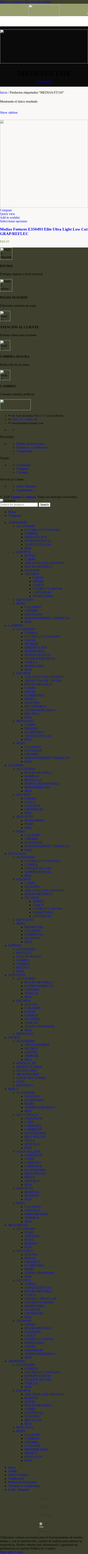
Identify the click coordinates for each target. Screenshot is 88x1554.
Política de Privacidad (30, 444)
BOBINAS (32, 1192)
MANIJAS (32, 1195)
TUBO (29, 824)
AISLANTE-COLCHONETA (45, 563)
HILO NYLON (35, 1137)
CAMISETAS (34, 934)
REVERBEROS (35, 706)
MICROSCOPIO (27, 1074)
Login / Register (18, 1489)
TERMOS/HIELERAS (40, 658)
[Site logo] (44, 16)
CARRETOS (33, 1129)
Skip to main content (37, 1)
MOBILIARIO (34, 666)
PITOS (29, 1240)
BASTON (31, 1398)
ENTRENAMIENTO (39, 986)
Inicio (4, 92)
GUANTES (32, 805)
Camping (22, 468)
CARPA (30, 559)
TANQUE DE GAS (38, 544)
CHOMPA (32, 610)
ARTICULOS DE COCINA (43, 680)
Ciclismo (22, 472)
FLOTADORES (35, 1133)
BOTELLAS (33, 780)
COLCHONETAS (28, 956)
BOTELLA (24, 953)
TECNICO (32, 574)
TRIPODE (32, 1056)
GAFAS (38, 577)
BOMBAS (32, 776)
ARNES (38, 581)
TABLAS (31, 1022)
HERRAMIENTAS (38, 787)
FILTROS (31, 1048)
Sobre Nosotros (26, 486)
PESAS (30, 1140)
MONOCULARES (29, 1067)
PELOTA (22, 967)
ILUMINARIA (35, 651)
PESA (20, 971)
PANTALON (33, 614)
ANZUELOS (33, 1118)
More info (7, 1552)
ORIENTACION (36, 537)
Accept (18, 1552)
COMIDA (31, 533)
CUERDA (23, 964)
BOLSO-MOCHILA (38, 566)
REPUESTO (24, 599)
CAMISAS (32, 1438)
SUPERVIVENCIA (38, 541)
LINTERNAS (42, 592)
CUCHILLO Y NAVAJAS (42, 530)
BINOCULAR (26, 1063)
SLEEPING (32, 570)
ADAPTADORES (37, 1045)
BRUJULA (32, 713)
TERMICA (32, 1217)
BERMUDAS (34, 927)
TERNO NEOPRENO (40, 1026)
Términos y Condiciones (32, 447)
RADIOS (31, 1243)
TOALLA (31, 993)
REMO (29, 1103)
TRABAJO (24, 1320)
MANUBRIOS (35, 820)
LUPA (20, 1081)
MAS (28, 548)
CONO (29, 1232)
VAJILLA (31, 662)
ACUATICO (24, 1251)
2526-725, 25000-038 (24, 419)
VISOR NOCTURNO (31, 1078)
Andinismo (23, 465)
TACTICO (23, 1280)
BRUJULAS (33, 1420)
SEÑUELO (32, 1144)
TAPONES (32, 989)
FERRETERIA (43, 596)
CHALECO (33, 1096)
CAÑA (29, 1122)
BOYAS (30, 1258)
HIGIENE (31, 644)
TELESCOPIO (26, 1070)
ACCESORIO (25, 526)
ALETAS (31, 1004)
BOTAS (30, 555)
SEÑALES (32, 1236)
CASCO (38, 585)
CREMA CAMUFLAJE (41, 1298)
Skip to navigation (12, 1)
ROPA (20, 603)
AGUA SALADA (28, 1151)
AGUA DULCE (27, 1114)
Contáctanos (24, 451)
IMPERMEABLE (36, 1214)
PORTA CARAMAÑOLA (42, 783)
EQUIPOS (23, 552)
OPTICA (31, 699)
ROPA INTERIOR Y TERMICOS (47, 618)
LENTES (31, 1052)
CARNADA (33, 1125)
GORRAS (31, 1015)
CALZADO (33, 607)
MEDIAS (31, 1453)
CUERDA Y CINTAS (47, 588)
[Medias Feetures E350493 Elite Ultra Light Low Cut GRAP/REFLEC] (44, 206)
